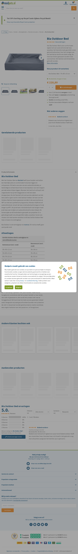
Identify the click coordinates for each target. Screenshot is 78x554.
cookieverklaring (32, 281)
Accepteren (9, 287)
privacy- (21, 281)
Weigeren (18, 287)
